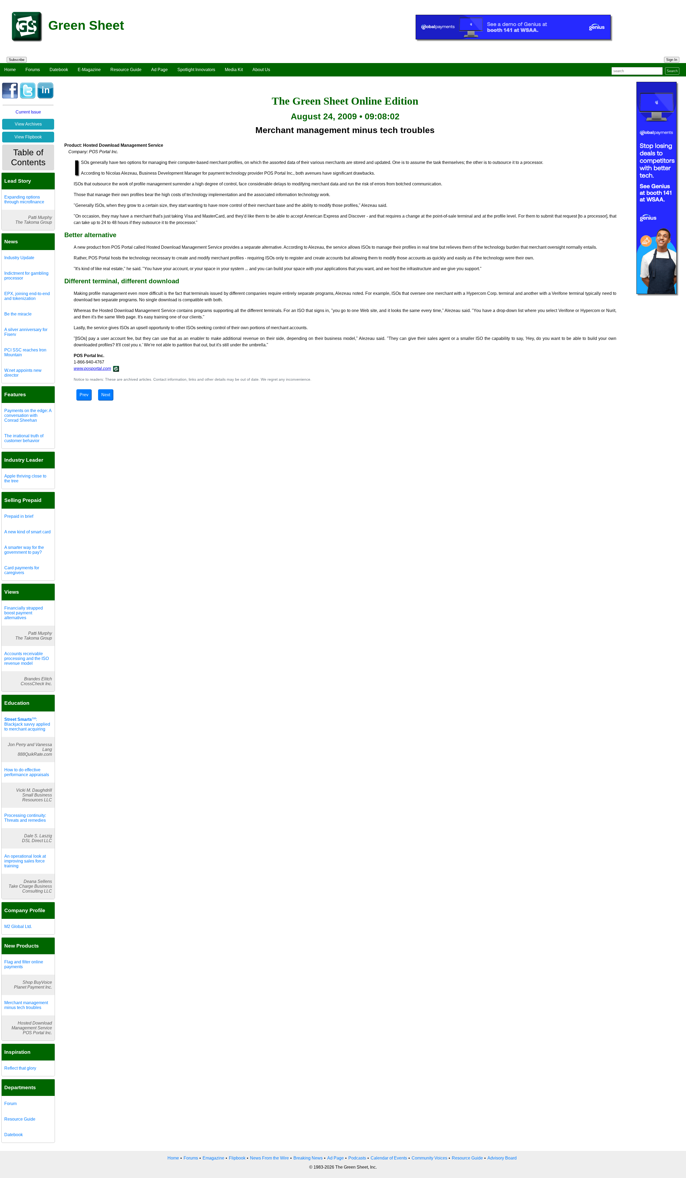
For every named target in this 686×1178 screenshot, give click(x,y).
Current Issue (28, 112)
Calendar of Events (389, 1158)
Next (105, 394)
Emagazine (213, 1158)
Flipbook (237, 1158)
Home (10, 69)
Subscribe (16, 60)
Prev (84, 394)
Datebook (59, 69)
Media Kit (234, 69)
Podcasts (357, 1158)
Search (672, 71)
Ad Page (159, 69)
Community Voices (429, 1158)
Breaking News (308, 1158)
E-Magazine (89, 69)
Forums (32, 69)
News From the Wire (269, 1158)
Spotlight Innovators (196, 69)
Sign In (671, 60)
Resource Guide (125, 69)
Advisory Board (502, 1158)
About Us (261, 69)
